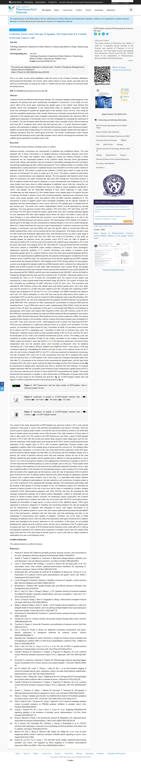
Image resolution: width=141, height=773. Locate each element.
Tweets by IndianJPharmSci (113, 270)
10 (17, 225)
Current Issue (67, 10)
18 (28, 436)
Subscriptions (40, 2)
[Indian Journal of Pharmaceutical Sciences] (22, 10)
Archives (79, 10)
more (130, 60)
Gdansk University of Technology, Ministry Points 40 (113, 150)
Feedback (100, 753)
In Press (88, 10)
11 (64, 236)
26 (75, 486)
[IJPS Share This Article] (95, 34)
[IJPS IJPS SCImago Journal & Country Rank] (121, 68)
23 (70, 464)
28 (11, 513)
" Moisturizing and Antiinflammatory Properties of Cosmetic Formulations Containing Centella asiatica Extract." (113, 209)
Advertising (28, 2)
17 (52, 341)
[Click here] (70, 760)
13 (32, 278)
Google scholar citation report (103, 226)
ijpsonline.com (69, 757)
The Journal (46, 10)
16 (49, 341)
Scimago (120, 144)
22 (18, 461)
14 (29, 289)
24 (76, 469)
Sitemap (79, 753)
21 (16, 461)
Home (18, 753)
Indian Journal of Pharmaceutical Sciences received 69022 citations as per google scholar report (113, 235)
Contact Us (52, 2)
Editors (56, 10)
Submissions (111, 10)
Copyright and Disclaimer (116, 753)
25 (18, 480)
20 (84, 453)
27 (38, 505)
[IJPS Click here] (113, 254)
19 (70, 447)
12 (29, 278)
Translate (126, 3)
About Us (26, 753)
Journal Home (16, 2)
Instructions (99, 10)
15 (48, 297)
